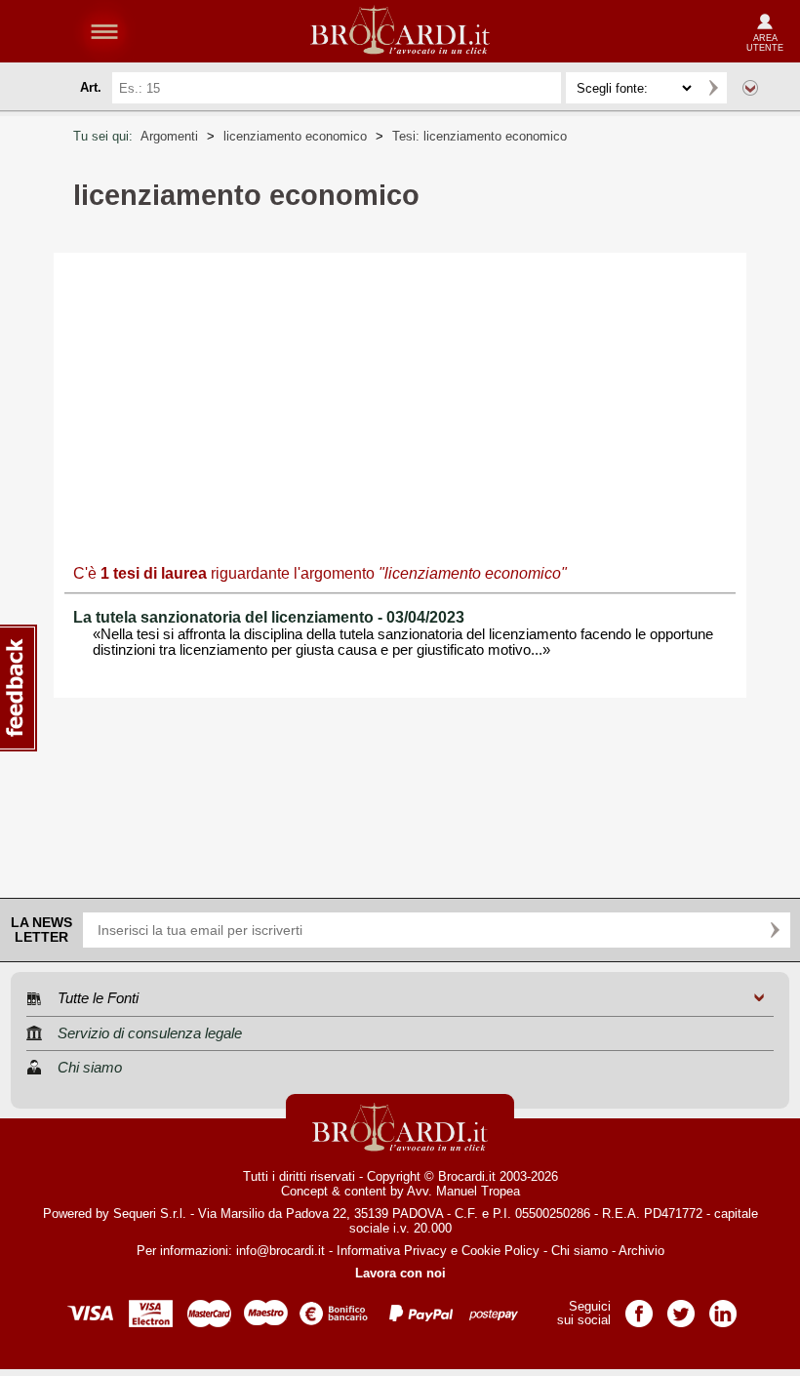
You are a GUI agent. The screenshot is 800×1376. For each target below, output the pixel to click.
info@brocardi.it (280, 1250)
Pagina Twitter (681, 1307)
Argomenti (169, 136)
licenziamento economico (295, 136)
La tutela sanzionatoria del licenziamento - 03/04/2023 (268, 617)
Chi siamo (579, 1250)
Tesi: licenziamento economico (479, 136)
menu (104, 31)
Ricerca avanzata (750, 87)
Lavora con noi (400, 1273)
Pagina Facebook (639, 1307)
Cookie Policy (500, 1250)
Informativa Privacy (392, 1250)
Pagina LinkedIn (723, 1307)
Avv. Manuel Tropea (463, 1191)
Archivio (641, 1250)
